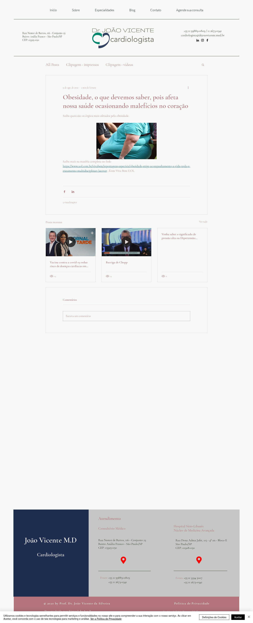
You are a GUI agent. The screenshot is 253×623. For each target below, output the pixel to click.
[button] (203, 64)
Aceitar (238, 617)
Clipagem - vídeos (119, 64)
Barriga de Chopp (117, 262)
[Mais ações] (188, 88)
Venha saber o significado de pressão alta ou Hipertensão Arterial (179, 236)
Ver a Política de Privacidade (106, 618)
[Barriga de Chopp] (126, 242)
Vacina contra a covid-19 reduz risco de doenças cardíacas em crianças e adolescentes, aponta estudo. (68, 264)
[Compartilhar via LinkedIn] (73, 191)
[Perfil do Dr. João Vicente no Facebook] (207, 40)
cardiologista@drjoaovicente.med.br (202, 35)
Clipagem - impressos (82, 64)
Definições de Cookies (214, 617)
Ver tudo (203, 221)
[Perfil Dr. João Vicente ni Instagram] (202, 40)
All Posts (52, 64)
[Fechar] (249, 617)
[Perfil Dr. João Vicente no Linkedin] (197, 40)
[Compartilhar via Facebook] (64, 191)
